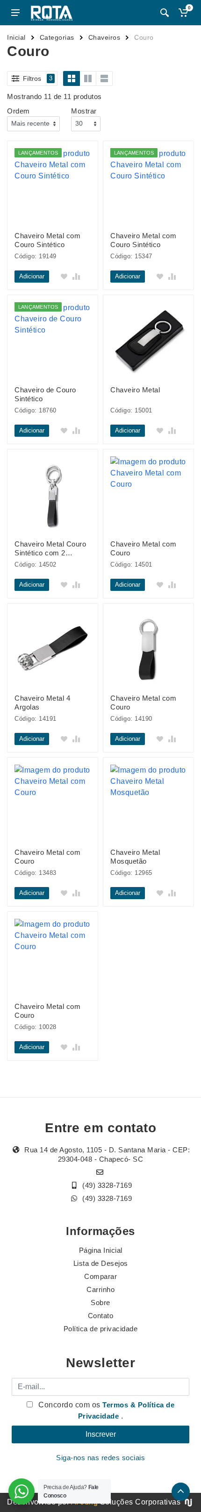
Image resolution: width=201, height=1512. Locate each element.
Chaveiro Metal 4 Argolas (42, 702)
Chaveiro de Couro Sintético (45, 394)
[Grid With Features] (87, 78)
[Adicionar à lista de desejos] (64, 276)
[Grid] (71, 78)
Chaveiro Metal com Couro (143, 548)
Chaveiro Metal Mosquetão (135, 856)
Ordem (18, 111)
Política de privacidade (101, 1329)
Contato (101, 1316)
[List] (104, 78)
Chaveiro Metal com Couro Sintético (47, 240)
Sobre (100, 1302)
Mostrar (84, 111)
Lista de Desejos (100, 1263)
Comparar (100, 1276)
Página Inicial (100, 1250)
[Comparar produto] (76, 276)
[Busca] (164, 12)
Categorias (57, 37)
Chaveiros (104, 37)
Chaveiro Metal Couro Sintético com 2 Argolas (50, 548)
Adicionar (31, 276)
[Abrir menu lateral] (15, 12)
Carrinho (100, 1289)
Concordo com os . (105, 1410)
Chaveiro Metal (135, 390)
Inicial (16, 37)
